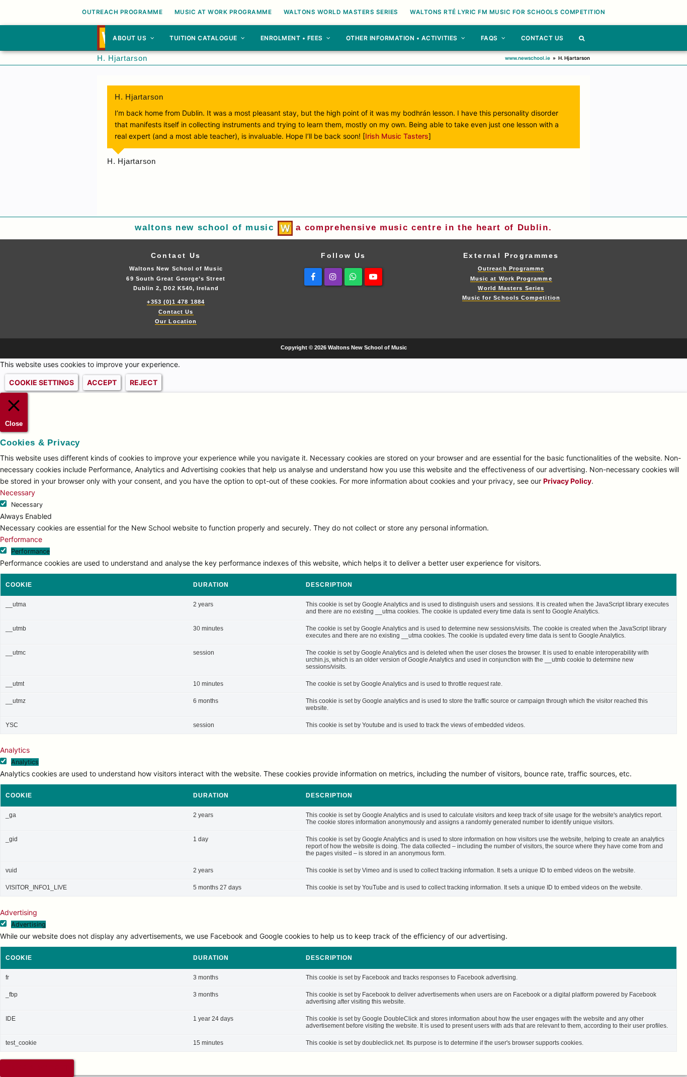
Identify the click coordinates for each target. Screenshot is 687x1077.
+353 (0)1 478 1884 (175, 302)
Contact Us (176, 312)
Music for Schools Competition (511, 298)
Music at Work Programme (511, 279)
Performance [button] (21, 539)
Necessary (27, 504)
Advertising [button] (18, 912)
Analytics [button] (15, 750)
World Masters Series (511, 288)
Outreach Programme (511, 268)
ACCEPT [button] (102, 382)
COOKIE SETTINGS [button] (41, 382)
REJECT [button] (143, 382)
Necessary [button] (17, 492)
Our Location (176, 321)
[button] (581, 37)
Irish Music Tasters (396, 136)
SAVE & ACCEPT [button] (37, 1068)
